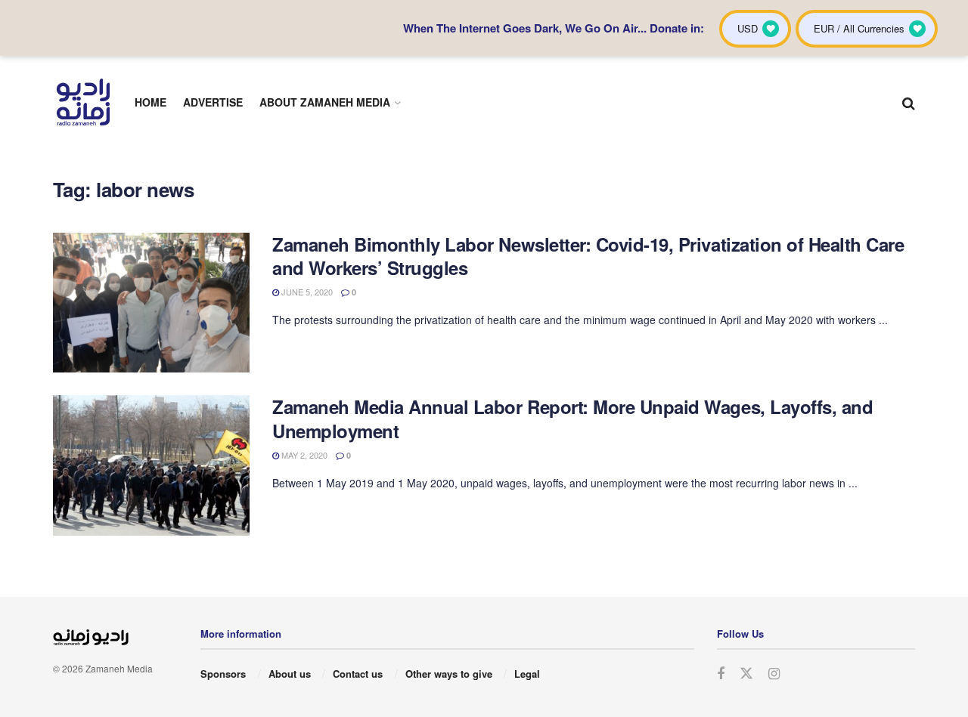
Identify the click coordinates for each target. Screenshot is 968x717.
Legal (527, 673)
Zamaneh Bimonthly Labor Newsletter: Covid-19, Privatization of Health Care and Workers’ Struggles (588, 255)
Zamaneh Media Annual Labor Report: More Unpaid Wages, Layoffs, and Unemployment (572, 418)
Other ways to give (448, 673)
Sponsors (223, 673)
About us (289, 673)
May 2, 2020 (303, 455)
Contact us (358, 673)
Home (150, 102)
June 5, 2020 (306, 292)
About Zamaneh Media (324, 102)
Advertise (213, 102)
